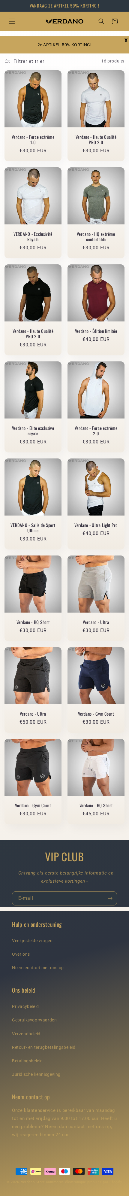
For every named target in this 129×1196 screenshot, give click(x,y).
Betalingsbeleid (27, 1060)
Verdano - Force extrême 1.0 (33, 139)
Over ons (21, 954)
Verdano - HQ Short (33, 622)
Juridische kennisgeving (36, 1074)
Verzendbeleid (26, 1033)
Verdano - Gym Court (96, 714)
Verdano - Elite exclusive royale (33, 430)
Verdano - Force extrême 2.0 (96, 430)
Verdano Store (33, 1182)
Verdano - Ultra (96, 622)
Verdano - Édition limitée (96, 331)
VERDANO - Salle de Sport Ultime (32, 527)
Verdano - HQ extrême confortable (96, 236)
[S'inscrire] (110, 898)
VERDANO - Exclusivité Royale (33, 236)
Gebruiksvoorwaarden (34, 1020)
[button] (12, 21)
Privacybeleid (25, 1006)
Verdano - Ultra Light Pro (96, 525)
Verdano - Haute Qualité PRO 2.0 (96, 139)
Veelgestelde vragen (32, 940)
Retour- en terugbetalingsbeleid (44, 1047)
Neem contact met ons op (38, 967)
